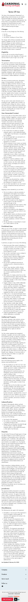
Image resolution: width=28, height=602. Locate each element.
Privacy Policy (11, 593)
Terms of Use (17, 593)
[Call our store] (15, 599)
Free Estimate (7, 599)
